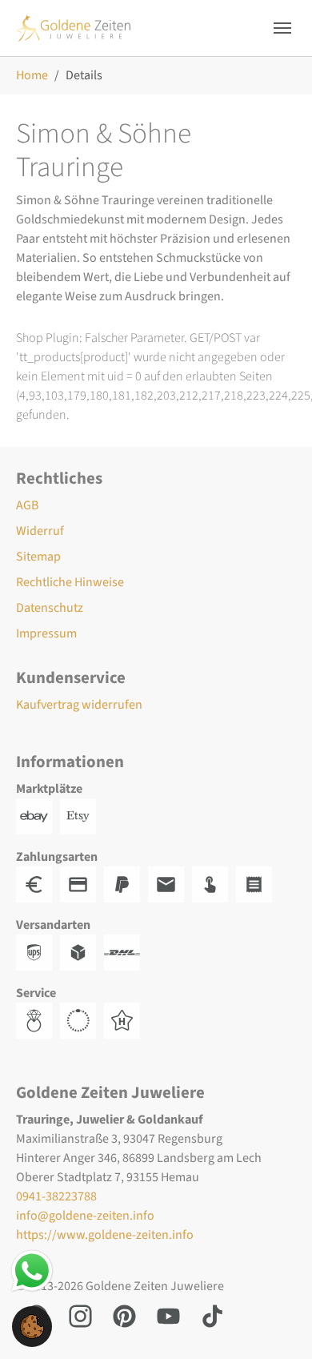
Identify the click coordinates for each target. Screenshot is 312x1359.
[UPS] (38, 952)
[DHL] (126, 952)
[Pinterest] (124, 1316)
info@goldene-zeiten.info (85, 1215)
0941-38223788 (56, 1196)
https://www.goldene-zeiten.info (105, 1235)
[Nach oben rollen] (277, 1324)
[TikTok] (212, 1316)
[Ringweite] (38, 1020)
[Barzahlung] (38, 884)
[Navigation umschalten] (282, 28)
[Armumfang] (82, 1020)
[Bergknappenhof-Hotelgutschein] (126, 1020)
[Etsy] (82, 816)
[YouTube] (168, 1316)
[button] (32, 1325)
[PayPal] (126, 884)
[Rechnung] (170, 884)
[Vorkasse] (82, 884)
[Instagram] (80, 1316)
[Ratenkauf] (258, 884)
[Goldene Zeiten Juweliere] (73, 27)
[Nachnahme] (214, 884)
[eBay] (38, 816)
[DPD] (82, 952)
